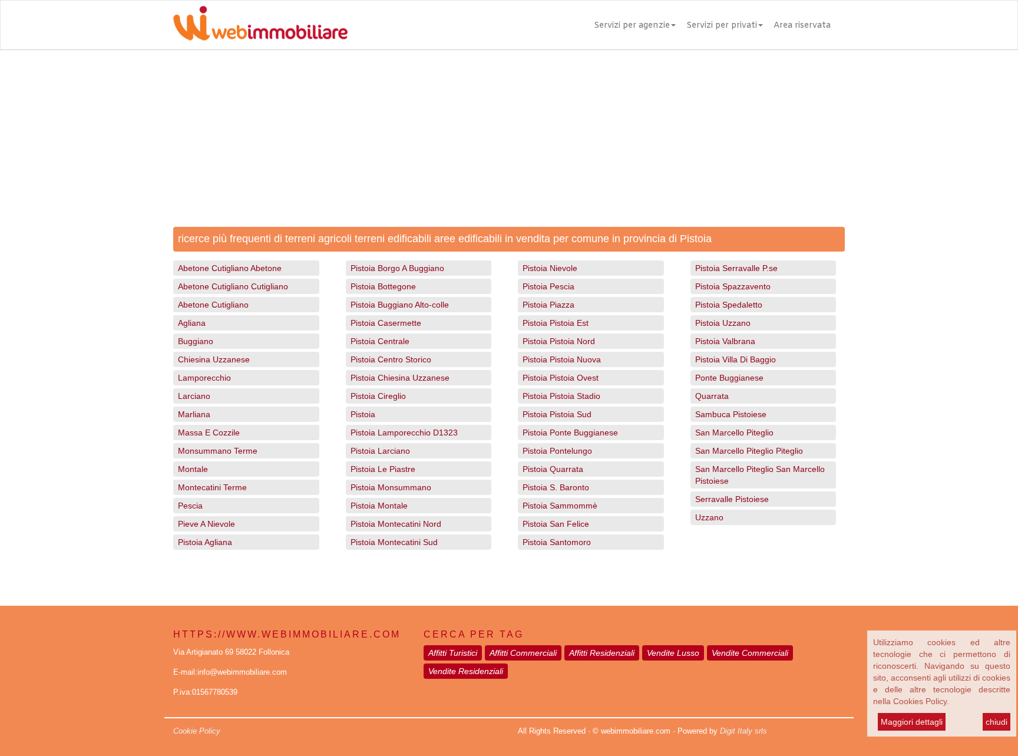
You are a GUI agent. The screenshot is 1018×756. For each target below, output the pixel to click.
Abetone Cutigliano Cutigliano (233, 286)
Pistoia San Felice (556, 524)
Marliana (194, 414)
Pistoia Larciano (380, 450)
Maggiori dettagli (912, 722)
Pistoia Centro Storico (391, 359)
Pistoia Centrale (380, 341)
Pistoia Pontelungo (557, 450)
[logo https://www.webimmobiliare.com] (261, 23)
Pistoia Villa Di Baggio (735, 359)
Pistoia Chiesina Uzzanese (400, 377)
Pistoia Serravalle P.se (736, 268)
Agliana (192, 323)
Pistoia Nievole (550, 268)
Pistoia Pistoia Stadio (561, 396)
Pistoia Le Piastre (383, 469)
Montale (193, 469)
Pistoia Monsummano (391, 487)
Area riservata (802, 25)
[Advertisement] (509, 138)
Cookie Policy (196, 731)
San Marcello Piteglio (734, 432)
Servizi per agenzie (632, 25)
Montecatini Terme (212, 487)
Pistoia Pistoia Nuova (562, 359)
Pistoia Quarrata (553, 469)
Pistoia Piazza (548, 304)
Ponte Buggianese (729, 377)
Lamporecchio (204, 377)
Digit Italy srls (743, 731)
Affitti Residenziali (601, 653)
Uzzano (709, 517)
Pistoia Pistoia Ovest (561, 377)
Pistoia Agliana (205, 542)
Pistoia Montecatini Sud (394, 542)
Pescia (190, 505)
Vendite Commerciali (750, 653)
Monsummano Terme (217, 450)
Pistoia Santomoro (557, 542)
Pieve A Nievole (206, 524)
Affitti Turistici (452, 653)
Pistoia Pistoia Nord (559, 341)
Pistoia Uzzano (723, 323)
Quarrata (712, 396)
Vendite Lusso (673, 653)
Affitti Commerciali (523, 653)
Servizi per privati (721, 25)
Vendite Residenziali (465, 671)
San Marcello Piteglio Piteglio (749, 450)
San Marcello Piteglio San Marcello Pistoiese (760, 475)
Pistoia (363, 414)
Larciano (194, 396)
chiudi (996, 722)
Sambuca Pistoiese (730, 414)
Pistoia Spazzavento (733, 286)
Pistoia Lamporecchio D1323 (404, 432)
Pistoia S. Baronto (556, 487)
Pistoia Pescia (548, 286)
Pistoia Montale (379, 505)
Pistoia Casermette (386, 323)
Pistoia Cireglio (378, 396)
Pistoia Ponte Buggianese (570, 432)
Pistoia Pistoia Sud (557, 414)
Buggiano (195, 341)
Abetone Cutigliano (213, 304)
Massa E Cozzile (209, 432)
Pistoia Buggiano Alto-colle (400, 304)
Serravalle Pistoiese (732, 499)
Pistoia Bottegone (383, 286)
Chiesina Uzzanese (214, 359)
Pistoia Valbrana (725, 341)
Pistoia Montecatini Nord (396, 524)
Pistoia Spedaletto (728, 304)
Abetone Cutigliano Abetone (230, 268)
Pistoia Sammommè (560, 505)
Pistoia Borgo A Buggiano (397, 268)
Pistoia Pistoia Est (556, 323)
